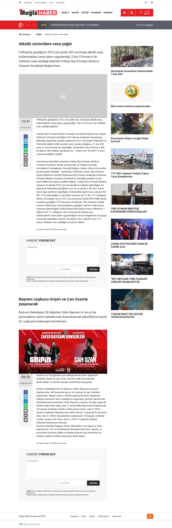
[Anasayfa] (20, 3)
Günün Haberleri (41, 3)
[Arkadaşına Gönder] (26, 155)
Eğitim (85, 12)
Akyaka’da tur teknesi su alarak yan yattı (68, 25)
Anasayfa (74, 516)
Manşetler (28, 3)
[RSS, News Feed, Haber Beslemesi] (150, 516)
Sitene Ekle (60, 3)
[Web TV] (145, 2)
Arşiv (51, 3)
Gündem (107, 12)
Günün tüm (144, 25)
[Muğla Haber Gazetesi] (38, 12)
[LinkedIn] (26, 146)
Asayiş (75, 12)
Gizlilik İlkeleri (103, 516)
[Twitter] (26, 141)
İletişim (92, 516)
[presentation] (28, 24)
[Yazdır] (26, 160)
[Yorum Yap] (26, 164)
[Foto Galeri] (151, 2)
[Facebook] (26, 136)
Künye (83, 516)
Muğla (65, 12)
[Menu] (124, 12)
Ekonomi (96, 12)
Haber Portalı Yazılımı (31, 524)
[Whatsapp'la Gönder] (26, 150)
